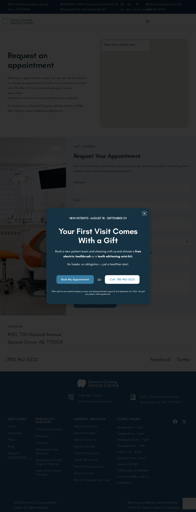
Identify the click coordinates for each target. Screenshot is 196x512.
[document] (98, 256)
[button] (144, 213)
